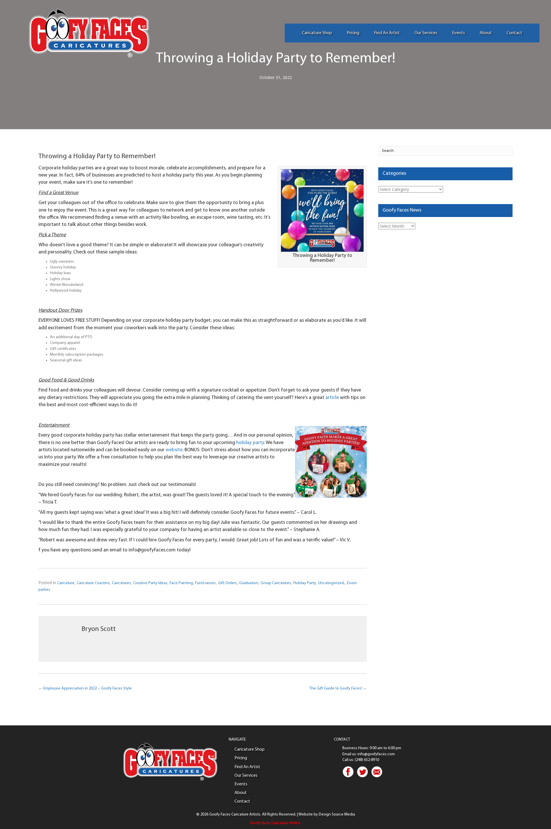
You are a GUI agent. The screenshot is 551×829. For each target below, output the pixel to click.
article (332, 397)
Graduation (248, 583)
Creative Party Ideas (150, 583)
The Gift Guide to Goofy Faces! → (338, 688)
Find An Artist (387, 33)
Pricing (353, 33)
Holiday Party (304, 583)
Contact (514, 33)
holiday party (250, 442)
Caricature (65, 583)
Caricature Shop (317, 33)
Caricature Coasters (93, 583)
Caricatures (121, 583)
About (486, 33)
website (174, 450)
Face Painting (181, 583)
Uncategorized (331, 583)
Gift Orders (227, 583)
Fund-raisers (205, 583)
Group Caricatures (276, 583)
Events (458, 33)
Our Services (425, 33)
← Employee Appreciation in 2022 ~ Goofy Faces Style (85, 688)
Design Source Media (337, 814)
